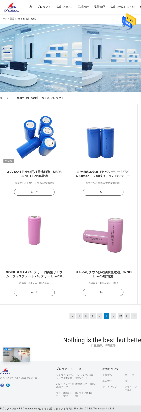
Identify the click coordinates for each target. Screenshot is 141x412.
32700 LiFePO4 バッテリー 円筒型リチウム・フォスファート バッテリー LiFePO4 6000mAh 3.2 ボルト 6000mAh (34, 276)
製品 (12, 18)
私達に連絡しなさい (122, 6)
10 (120, 315)
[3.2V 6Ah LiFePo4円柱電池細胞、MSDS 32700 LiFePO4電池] (34, 135)
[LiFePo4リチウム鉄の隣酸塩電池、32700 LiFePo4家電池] (103, 235)
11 (127, 315)
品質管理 (99, 6)
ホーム (3, 18)
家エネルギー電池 (85, 384)
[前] (72, 316)
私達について (64, 6)
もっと (34, 192)
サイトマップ (109, 386)
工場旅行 (83, 6)
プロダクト (44, 6)
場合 (127, 380)
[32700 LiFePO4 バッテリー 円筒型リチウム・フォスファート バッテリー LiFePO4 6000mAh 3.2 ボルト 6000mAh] (34, 235)
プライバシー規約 (131, 388)
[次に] (134, 316)
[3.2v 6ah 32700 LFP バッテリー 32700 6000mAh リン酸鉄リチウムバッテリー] (103, 135)
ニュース (129, 375)
